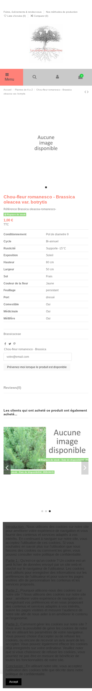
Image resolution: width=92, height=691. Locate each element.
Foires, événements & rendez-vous (23, 12)
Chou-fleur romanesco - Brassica (25, 349)
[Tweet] (9, 344)
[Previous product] (85, 92)
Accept (13, 681)
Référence (10, 209)
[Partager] (5, 344)
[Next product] (87, 92)
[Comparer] (42, 435)
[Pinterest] (14, 344)
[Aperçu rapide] (42, 443)
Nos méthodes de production (62, 12)
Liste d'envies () (16, 16)
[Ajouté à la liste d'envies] (42, 427)
